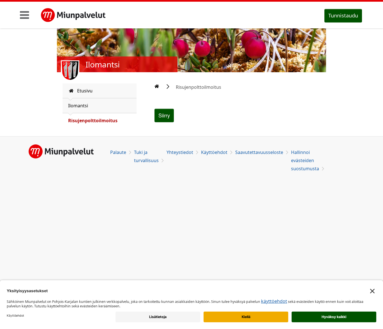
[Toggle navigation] (24, 15)
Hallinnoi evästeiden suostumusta (305, 160)
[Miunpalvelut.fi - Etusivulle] (73, 15)
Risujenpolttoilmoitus (92, 120)
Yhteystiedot (180, 152)
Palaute (118, 152)
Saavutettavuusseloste (259, 152)
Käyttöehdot (214, 152)
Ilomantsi (78, 106)
